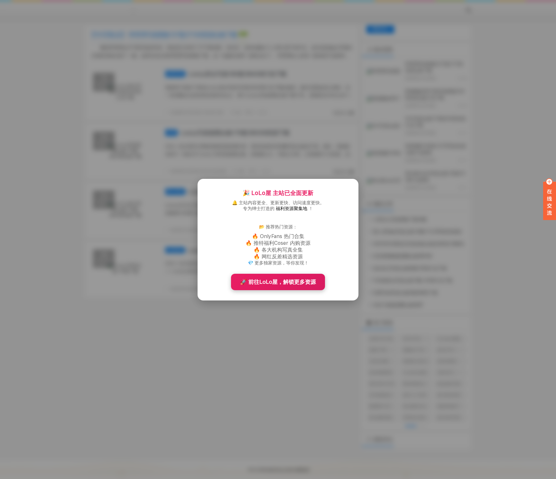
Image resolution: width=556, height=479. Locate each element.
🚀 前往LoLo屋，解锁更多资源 (278, 282)
